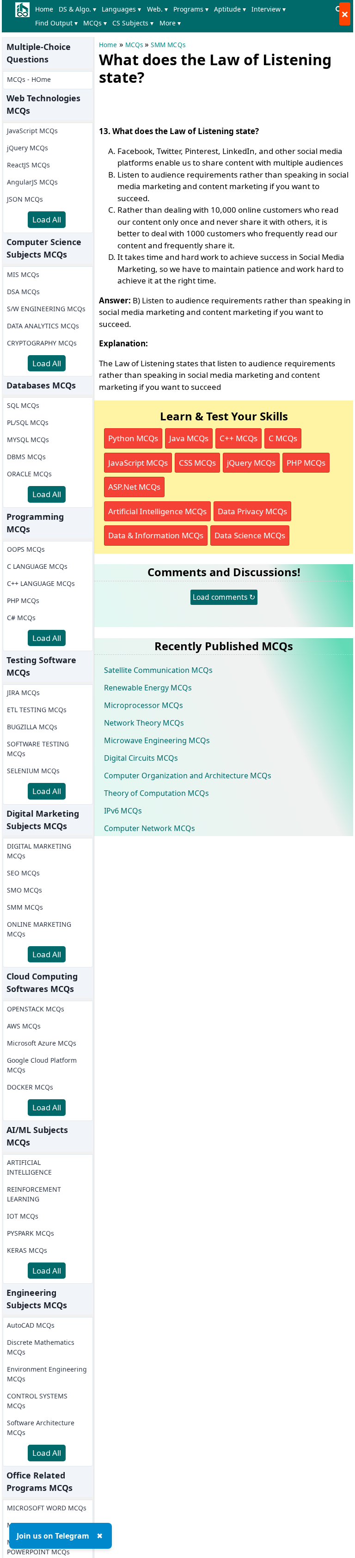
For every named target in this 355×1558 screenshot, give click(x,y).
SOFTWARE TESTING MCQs (38, 748)
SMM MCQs (25, 907)
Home (44, 9)
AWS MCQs (24, 1026)
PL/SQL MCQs (28, 422)
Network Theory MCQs (144, 723)
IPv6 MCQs (123, 811)
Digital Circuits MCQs (141, 758)
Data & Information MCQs (155, 535)
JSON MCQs (25, 199)
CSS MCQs (197, 462)
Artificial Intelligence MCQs (157, 511)
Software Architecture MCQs (40, 1427)
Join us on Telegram (53, 1536)
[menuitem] (46, 9)
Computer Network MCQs (149, 828)
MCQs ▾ (95, 22)
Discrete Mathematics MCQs (40, 1347)
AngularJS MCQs (32, 182)
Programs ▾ (190, 9)
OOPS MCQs (26, 549)
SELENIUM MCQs (33, 770)
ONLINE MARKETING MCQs (39, 929)
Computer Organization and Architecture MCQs (187, 775)
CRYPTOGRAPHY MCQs (42, 343)
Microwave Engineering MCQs (157, 740)
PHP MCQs (23, 600)
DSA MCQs (23, 291)
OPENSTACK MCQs (35, 1008)
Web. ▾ (157, 9)
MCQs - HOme (29, 79)
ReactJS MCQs (28, 164)
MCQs (134, 45)
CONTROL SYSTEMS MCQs (37, 1401)
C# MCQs (21, 617)
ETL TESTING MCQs (37, 709)
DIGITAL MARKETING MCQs (39, 851)
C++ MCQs (238, 438)
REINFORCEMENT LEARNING (34, 1194)
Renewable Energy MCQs (148, 688)
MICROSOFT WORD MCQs (46, 1507)
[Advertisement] (207, 103)
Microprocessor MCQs (143, 705)
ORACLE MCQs (29, 473)
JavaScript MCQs (32, 130)
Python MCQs (133, 438)
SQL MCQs (23, 405)
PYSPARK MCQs (30, 1233)
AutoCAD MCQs (31, 1325)
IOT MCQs (22, 1216)
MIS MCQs (23, 274)
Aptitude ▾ (230, 9)
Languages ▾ (121, 9)
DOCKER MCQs (30, 1087)
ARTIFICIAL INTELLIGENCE (29, 1167)
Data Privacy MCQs (252, 511)
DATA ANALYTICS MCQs (43, 325)
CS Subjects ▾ (132, 22)
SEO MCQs (23, 872)
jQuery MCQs (27, 147)
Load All (46, 219)
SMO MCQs (24, 890)
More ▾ (170, 22)
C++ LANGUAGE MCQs (41, 583)
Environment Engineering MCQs (47, 1374)
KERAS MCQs (27, 1250)
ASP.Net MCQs (134, 486)
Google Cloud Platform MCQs (42, 1065)
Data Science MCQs (249, 535)
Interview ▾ (268, 9)
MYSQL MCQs (28, 439)
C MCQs (283, 438)
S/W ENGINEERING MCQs (46, 308)
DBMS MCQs (26, 456)
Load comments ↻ (224, 597)
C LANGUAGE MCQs (37, 566)
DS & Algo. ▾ (77, 9)
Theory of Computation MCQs (156, 793)
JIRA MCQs (23, 692)
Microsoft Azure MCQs (41, 1043)
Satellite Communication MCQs (158, 670)
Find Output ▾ (56, 22)
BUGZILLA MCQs (32, 726)
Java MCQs (188, 438)
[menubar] (182, 16)
